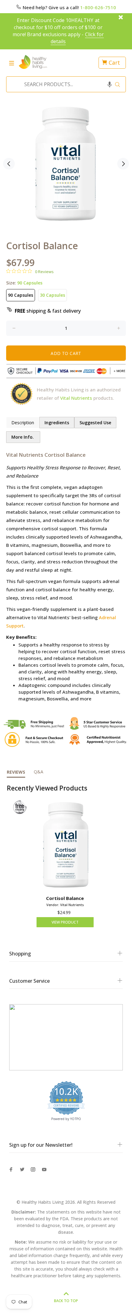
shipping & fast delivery (48, 310)
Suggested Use (95, 422)
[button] (109, 84)
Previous (9, 164)
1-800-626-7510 (98, 7)
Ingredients (57, 422)
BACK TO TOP (66, 1300)
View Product (65, 922)
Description (22, 422)
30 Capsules (52, 295)
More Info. (23, 437)
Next (123, 164)
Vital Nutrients (76, 398)
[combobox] (64, 84)
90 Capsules (20, 295)
